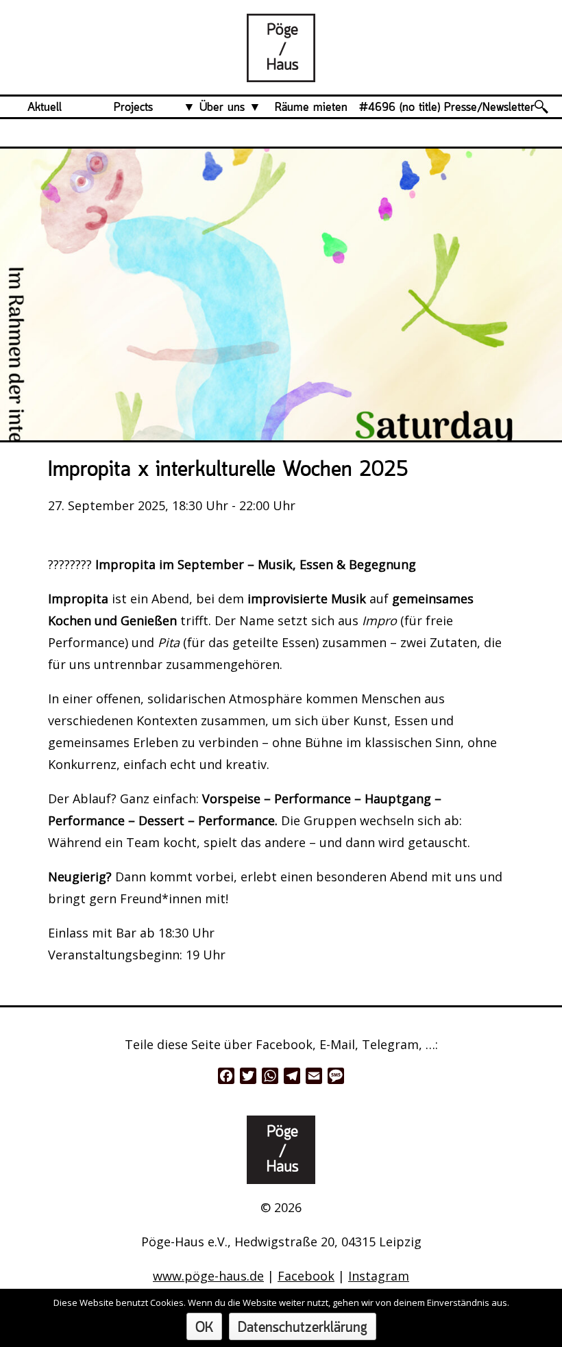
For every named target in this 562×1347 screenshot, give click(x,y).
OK (204, 1328)
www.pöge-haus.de (208, 1276)
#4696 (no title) (399, 107)
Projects (133, 107)
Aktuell (44, 107)
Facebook (306, 1276)
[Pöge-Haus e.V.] (281, 71)
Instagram (378, 1276)
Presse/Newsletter (489, 107)
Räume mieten (311, 107)
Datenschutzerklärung (302, 1328)
